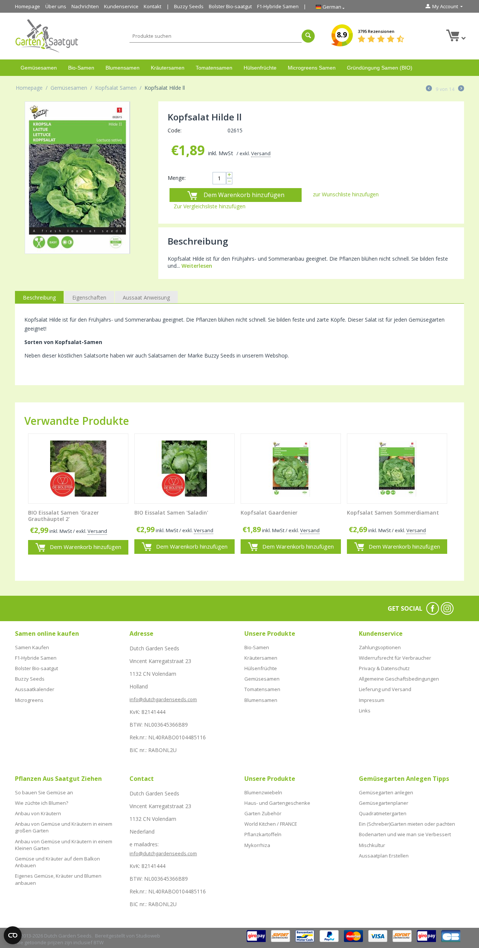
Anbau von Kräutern (38, 813)
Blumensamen (123, 68)
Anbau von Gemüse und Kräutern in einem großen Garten (63, 827)
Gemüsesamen (39, 68)
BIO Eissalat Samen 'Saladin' (171, 513)
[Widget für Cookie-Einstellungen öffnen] (13, 935)
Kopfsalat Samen (116, 87)
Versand (261, 153)
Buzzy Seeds (189, 6)
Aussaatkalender (34, 689)
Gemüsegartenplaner (383, 803)
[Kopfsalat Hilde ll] (77, 178)
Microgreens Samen (312, 68)
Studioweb (148, 935)
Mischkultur (372, 845)
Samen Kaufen (32, 647)
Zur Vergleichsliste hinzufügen (209, 206)
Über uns (55, 6)
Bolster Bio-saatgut (230, 6)
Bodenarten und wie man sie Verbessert (405, 834)
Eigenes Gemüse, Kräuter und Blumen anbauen (58, 879)
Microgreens (29, 700)
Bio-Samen (81, 68)
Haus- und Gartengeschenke (277, 803)
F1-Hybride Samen (278, 6)
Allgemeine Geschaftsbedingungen (399, 678)
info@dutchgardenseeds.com (163, 699)
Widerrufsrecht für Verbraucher (395, 657)
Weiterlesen (196, 265)
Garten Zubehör (262, 813)
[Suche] (308, 36)
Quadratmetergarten (382, 813)
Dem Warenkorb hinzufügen (244, 195)
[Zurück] (429, 89)
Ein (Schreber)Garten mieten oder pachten (407, 823)
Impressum (371, 700)
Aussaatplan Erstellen (384, 855)
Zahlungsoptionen (380, 647)
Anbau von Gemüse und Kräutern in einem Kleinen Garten (63, 845)
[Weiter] (461, 89)
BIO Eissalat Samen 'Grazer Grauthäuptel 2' (63, 516)
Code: (174, 130)
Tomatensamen (214, 68)
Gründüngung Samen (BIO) (379, 68)
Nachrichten (85, 6)
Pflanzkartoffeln (262, 834)
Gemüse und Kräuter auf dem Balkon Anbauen (57, 862)
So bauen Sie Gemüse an (44, 792)
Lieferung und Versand (385, 689)
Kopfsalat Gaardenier (269, 513)
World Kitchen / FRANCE (270, 823)
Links (364, 710)
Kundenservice (121, 6)
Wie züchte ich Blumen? (41, 803)
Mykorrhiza (257, 845)
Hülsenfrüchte (260, 68)
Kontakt (152, 6)
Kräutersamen (167, 68)
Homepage (27, 6)
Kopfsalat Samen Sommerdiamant (393, 513)
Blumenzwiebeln (263, 792)
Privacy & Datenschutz (384, 668)
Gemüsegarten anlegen (386, 792)
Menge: (177, 177)
